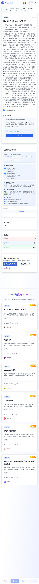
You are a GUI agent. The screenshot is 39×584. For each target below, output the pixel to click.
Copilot (16, 160)
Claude (13, 156)
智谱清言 (11, 160)
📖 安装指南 (7, 268)
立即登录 (19, 135)
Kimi (23, 156)
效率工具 (18, 9)
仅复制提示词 (21, 211)
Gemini (18, 156)
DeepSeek (28, 156)
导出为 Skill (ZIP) (11, 264)
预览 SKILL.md (25, 264)
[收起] (34, 150)
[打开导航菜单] (36, 2)
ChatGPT (7, 156)
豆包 (6, 160)
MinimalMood (9, 110)
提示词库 (12, 9)
